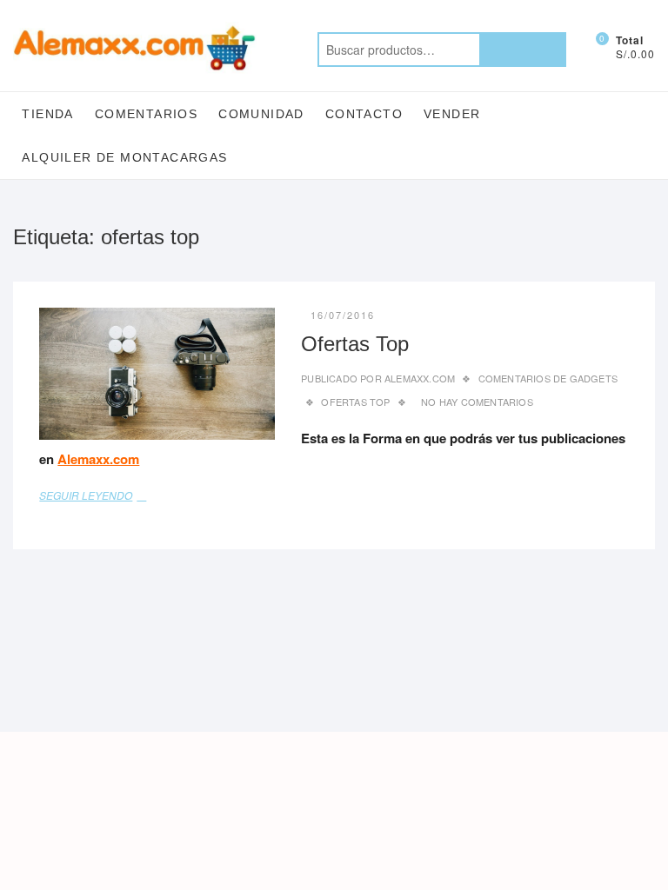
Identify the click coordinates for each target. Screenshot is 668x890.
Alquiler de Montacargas (124, 157)
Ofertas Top (355, 343)
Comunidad (261, 114)
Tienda (47, 114)
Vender (452, 114)
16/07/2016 (343, 315)
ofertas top (355, 401)
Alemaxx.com (418, 378)
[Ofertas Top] (157, 374)
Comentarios (146, 114)
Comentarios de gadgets (548, 378)
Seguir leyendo (104, 494)
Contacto (364, 114)
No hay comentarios (477, 401)
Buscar (522, 49)
